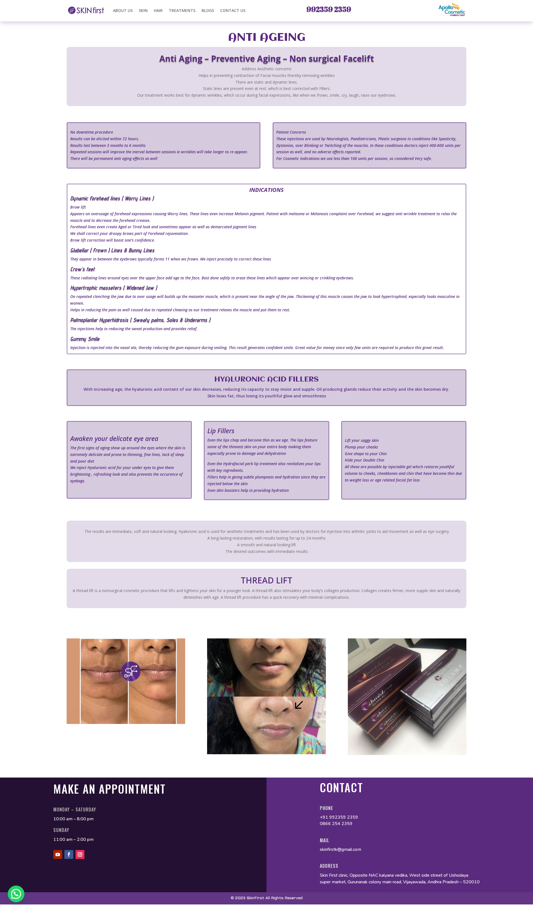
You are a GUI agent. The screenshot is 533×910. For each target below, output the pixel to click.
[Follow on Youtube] (57, 854)
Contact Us (232, 10)
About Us (123, 10)
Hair (158, 10)
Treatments (182, 10)
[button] (16, 894)
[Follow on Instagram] (80, 854)
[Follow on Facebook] (68, 854)
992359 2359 (328, 9)
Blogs (208, 10)
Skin (143, 10)
